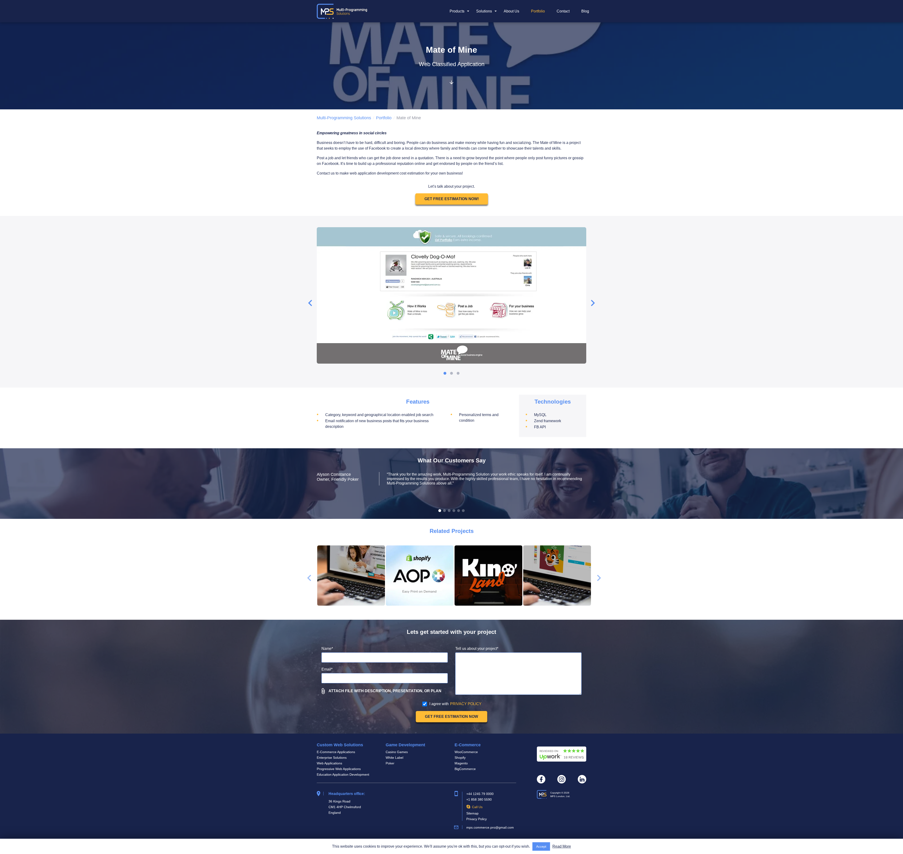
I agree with (455, 704)
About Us (511, 11)
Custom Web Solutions (340, 745)
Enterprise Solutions (332, 757)
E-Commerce (468, 745)
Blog (585, 11)
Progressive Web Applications (339, 769)
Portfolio (538, 11)
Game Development (405, 745)
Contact (563, 11)
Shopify (460, 757)
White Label (394, 757)
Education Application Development (343, 774)
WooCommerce (466, 752)
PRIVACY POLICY (466, 704)
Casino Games (397, 752)
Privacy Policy (476, 819)
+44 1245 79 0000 (480, 794)
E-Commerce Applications (336, 752)
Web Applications (329, 763)
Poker (390, 763)
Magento (461, 763)
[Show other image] (439, 510)
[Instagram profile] (561, 779)
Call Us (477, 807)
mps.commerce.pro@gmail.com (490, 827)
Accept (541, 846)
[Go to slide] (445, 373)
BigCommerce (465, 769)
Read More (561, 846)
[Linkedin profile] (582, 779)
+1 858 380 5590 (479, 799)
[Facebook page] (541, 779)
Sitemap (472, 813)
